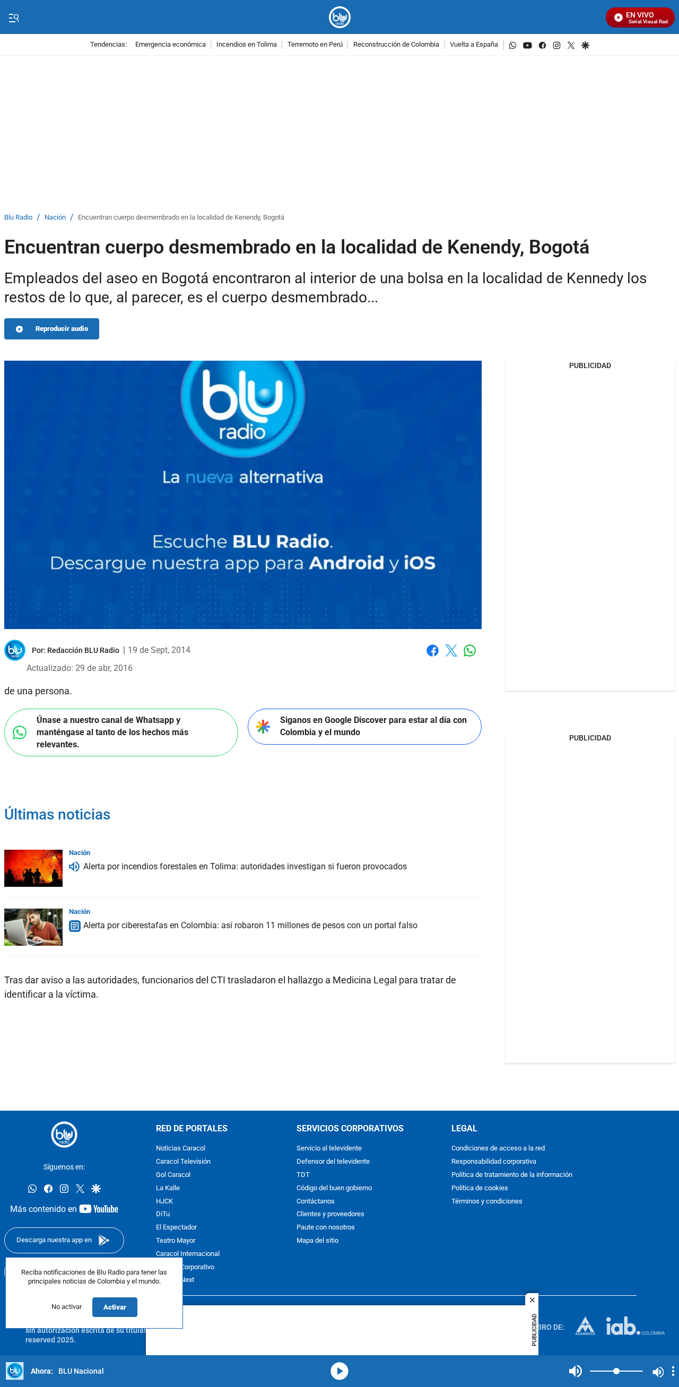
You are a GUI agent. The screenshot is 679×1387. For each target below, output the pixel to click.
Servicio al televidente (329, 1148)
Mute (575, 1371)
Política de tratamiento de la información (511, 1175)
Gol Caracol (173, 1175)
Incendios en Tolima (246, 45)
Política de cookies (479, 1188)
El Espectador (176, 1227)
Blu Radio (18, 217)
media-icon (339, 1371)
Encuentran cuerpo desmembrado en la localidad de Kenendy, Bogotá (181, 217)
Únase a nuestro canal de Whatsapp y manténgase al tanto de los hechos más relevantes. (112, 732)
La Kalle (168, 1188)
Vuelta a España (474, 45)
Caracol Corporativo (185, 1266)
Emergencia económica (170, 45)
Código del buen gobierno (334, 1188)
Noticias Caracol (180, 1148)
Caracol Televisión (183, 1161)
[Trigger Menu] (13, 17)
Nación (55, 217)
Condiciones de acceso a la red (498, 1148)
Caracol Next (175, 1280)
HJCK (164, 1201)
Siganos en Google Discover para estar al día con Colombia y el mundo (373, 726)
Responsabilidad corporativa (493, 1161)
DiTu (163, 1214)
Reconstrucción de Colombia (396, 45)
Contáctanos (316, 1201)
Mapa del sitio (317, 1240)
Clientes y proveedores (330, 1214)
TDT (303, 1175)
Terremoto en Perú (315, 45)
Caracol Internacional (188, 1254)
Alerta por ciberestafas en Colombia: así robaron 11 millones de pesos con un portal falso (250, 925)
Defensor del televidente (333, 1161)
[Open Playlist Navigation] (673, 1371)
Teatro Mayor (175, 1240)
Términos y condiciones (487, 1201)
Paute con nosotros (326, 1227)
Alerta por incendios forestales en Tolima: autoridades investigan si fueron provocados (245, 866)
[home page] (340, 17)
